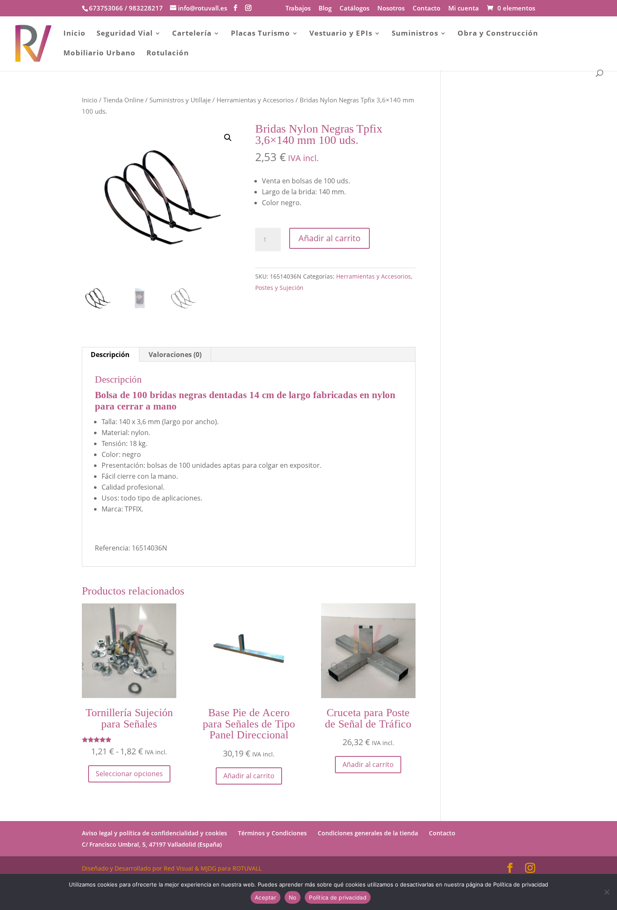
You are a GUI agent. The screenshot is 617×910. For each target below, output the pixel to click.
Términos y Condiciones (272, 833)
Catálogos (354, 8)
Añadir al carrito (329, 238)
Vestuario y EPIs (340, 34)
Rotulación (167, 53)
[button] (227, 137)
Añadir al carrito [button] (249, 775)
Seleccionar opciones (129, 773)
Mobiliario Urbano (99, 53)
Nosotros (391, 8)
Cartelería (192, 34)
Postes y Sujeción (279, 288)
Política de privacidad (337, 897)
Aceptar (265, 897)
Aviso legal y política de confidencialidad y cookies (154, 833)
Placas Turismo (260, 34)
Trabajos (298, 8)
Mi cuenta (463, 8)
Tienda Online (123, 100)
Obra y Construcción (498, 34)
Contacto (426, 8)
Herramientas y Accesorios (255, 100)
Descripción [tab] (110, 354)
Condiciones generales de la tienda (368, 833)
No (293, 897)
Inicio (74, 34)
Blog (325, 8)
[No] (606, 892)
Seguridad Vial (125, 34)
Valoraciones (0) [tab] (175, 354)
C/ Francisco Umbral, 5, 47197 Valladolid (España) (152, 844)
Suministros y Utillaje (180, 100)
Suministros (415, 34)
